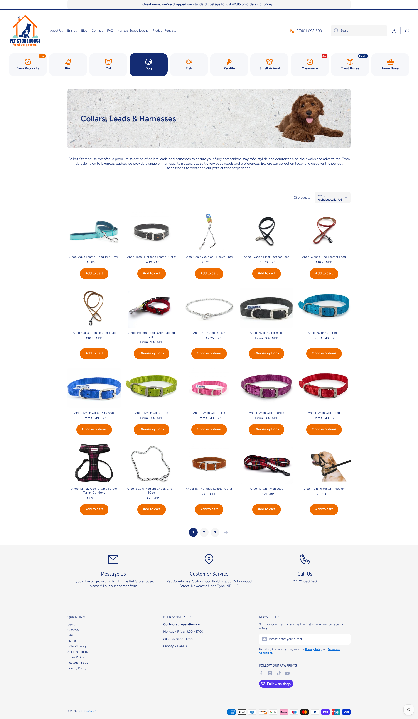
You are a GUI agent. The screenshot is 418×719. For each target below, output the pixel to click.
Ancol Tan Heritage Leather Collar (209, 489)
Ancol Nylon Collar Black (266, 333)
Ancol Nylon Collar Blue (324, 333)
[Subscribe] (345, 639)
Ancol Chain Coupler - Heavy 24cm (209, 257)
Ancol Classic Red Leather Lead (324, 257)
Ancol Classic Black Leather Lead (266, 257)
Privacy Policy (76, 668)
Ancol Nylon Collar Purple (266, 413)
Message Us (113, 573)
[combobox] (359, 30)
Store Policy (75, 657)
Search (72, 624)
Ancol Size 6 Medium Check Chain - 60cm (152, 491)
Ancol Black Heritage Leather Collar (151, 257)
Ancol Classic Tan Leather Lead (94, 333)
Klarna (71, 641)
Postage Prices (77, 663)
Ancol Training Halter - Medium (324, 489)
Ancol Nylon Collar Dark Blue (94, 413)
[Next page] (225, 532)
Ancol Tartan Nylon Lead (266, 489)
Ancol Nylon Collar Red (324, 413)
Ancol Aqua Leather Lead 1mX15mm (94, 257)
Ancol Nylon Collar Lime (151, 413)
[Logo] (25, 30)
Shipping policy (77, 652)
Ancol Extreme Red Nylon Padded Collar (151, 335)
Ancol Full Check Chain (209, 333)
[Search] (334, 30)
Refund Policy (76, 646)
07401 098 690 (309, 31)
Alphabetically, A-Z (330, 199)
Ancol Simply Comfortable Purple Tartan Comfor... (94, 491)
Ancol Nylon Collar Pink (209, 413)
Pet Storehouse (87, 710)
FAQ (70, 635)
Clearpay (73, 630)
